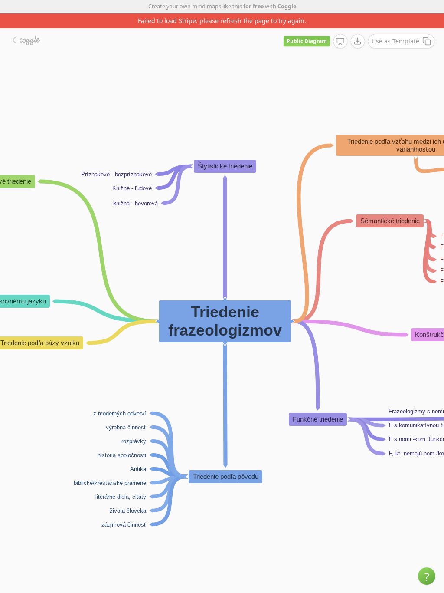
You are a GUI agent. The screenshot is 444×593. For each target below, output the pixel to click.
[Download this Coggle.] (358, 41)
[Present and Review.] (340, 42)
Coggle (287, 6)
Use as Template (395, 41)
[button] (426, 576)
